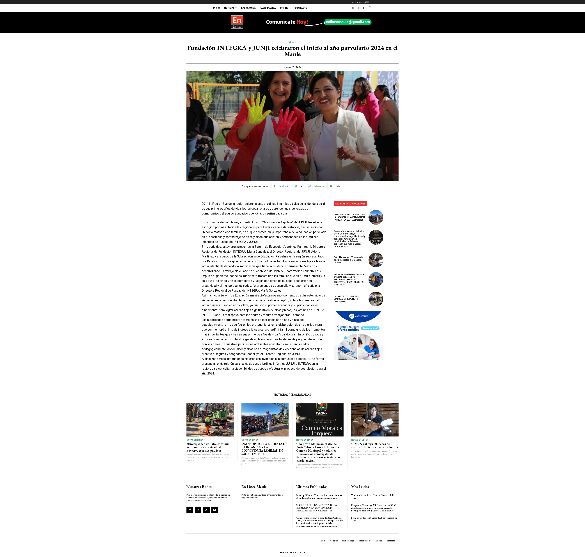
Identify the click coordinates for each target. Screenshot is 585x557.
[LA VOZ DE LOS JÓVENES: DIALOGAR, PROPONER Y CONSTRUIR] (376, 299)
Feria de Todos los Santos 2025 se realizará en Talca (374, 519)
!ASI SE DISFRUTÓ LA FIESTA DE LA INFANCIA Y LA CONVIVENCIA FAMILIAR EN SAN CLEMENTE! (349, 217)
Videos (292, 42)
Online (284, 7)
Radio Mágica (268, 7)
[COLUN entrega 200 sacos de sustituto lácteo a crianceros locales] (376, 260)
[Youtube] (363, 8)
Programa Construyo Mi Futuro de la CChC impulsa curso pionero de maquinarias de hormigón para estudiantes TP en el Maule (373, 508)
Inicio (216, 7)
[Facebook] (348, 8)
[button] (370, 8)
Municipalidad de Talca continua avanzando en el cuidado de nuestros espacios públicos (207, 447)
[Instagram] (353, 8)
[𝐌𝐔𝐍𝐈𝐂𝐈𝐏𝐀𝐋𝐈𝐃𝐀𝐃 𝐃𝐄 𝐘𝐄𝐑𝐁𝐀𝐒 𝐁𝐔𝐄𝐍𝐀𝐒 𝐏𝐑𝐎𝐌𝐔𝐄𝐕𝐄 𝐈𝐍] (376, 279)
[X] (358, 8)
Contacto (301, 7)
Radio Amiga (248, 7)
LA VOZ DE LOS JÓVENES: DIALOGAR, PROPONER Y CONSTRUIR (346, 299)
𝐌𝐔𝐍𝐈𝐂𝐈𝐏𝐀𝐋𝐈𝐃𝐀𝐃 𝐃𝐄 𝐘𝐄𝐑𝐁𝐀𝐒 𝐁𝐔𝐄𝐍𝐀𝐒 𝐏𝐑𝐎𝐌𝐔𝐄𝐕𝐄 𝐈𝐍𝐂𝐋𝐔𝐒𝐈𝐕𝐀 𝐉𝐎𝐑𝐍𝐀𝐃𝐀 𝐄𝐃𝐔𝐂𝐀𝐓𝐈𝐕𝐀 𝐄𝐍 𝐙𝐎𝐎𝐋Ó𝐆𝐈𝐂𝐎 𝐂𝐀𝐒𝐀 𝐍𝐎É (349, 279)
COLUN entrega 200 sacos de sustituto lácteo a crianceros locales (348, 260)
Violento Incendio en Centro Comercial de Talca (372, 497)
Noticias (229, 7)
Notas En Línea (194, 440)
